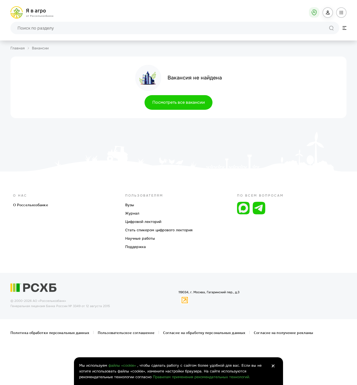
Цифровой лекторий (143, 221)
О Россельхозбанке (30, 205)
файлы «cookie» (122, 365)
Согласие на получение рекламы (283, 333)
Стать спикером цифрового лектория (159, 230)
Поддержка (135, 246)
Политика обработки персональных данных (50, 333)
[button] (328, 12)
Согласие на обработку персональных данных (204, 333)
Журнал (132, 213)
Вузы (129, 205)
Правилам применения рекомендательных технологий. (201, 377)
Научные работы (140, 238)
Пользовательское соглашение (126, 333)
